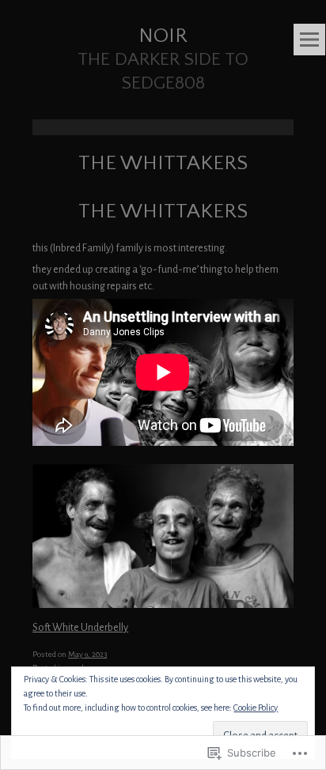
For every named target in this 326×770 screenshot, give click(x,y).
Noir (163, 36)
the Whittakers (163, 211)
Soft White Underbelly (80, 627)
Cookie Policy (255, 707)
